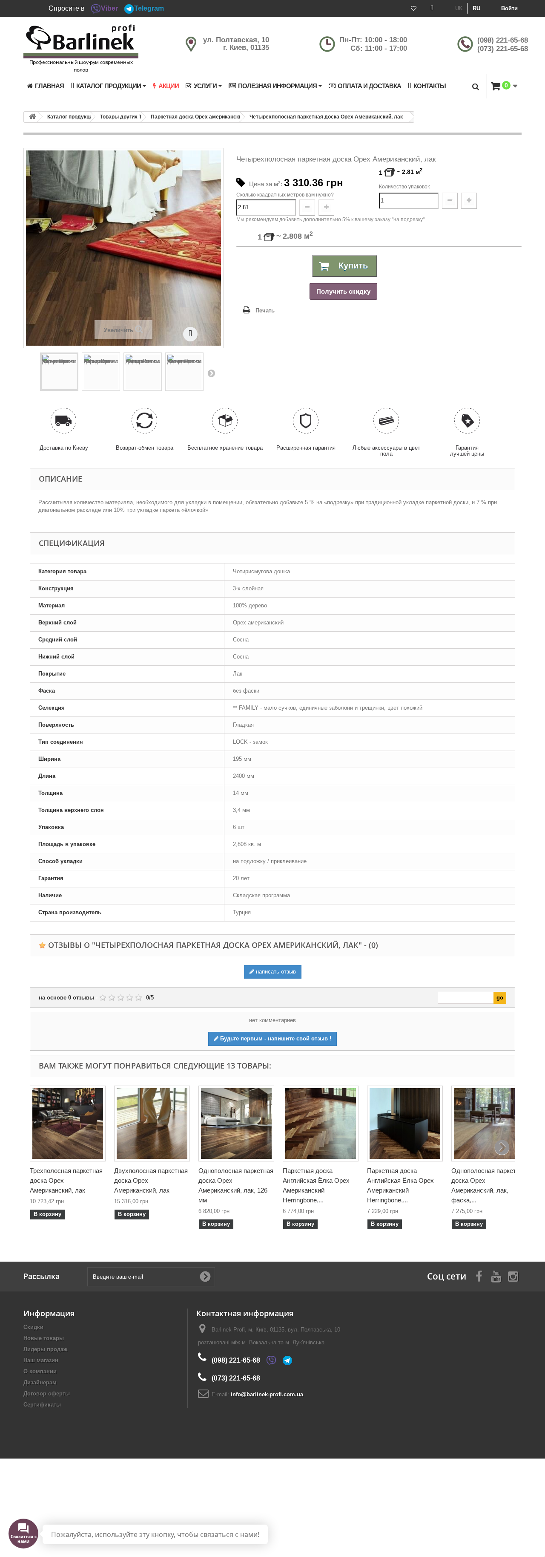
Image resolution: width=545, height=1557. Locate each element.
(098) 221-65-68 (502, 40)
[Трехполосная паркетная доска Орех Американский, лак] (68, 1123)
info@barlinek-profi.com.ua (267, 1394)
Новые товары (43, 1338)
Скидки (33, 1327)
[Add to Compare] (190, 334)
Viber (109, 8)
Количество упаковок (404, 187)
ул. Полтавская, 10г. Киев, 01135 (236, 44)
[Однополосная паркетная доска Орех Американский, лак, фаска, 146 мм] (489, 1123)
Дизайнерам (40, 1382)
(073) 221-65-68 (502, 49)
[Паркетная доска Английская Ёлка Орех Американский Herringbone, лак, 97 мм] (321, 1123)
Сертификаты (42, 1404)
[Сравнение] (432, 8)
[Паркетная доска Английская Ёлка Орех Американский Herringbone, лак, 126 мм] (405, 1123)
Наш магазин (40, 1360)
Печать (265, 310)
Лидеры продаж (45, 1349)
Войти (509, 8)
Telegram (149, 8)
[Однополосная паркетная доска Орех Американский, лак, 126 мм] (236, 1123)
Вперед (211, 373)
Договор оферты (46, 1393)
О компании (40, 1371)
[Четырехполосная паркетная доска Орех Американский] (59, 371)
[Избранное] (413, 8)
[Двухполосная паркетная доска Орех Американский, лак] (152, 1123)
